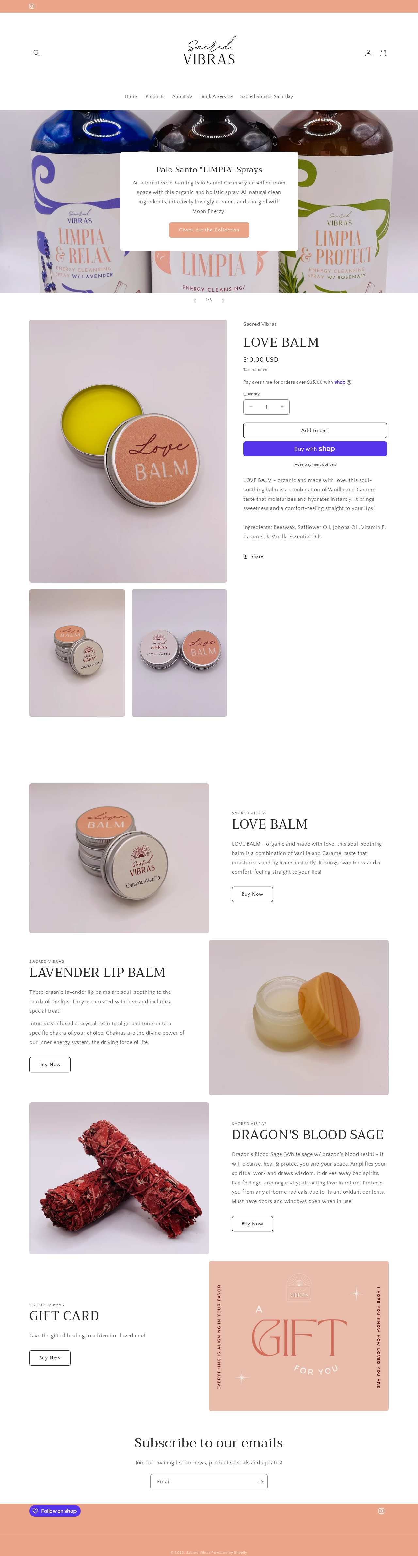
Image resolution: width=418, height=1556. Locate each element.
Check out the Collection (209, 230)
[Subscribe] (260, 1481)
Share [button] (257, 556)
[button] (36, 53)
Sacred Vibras (198, 1553)
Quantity (251, 393)
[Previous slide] (194, 300)
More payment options (315, 464)
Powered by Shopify (229, 1553)
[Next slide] (223, 300)
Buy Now (252, 894)
